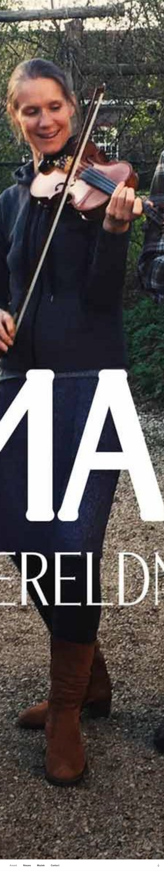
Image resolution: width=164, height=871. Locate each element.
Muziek (41, 865)
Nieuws (27, 865)
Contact (55, 865)
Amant (13, 865)
